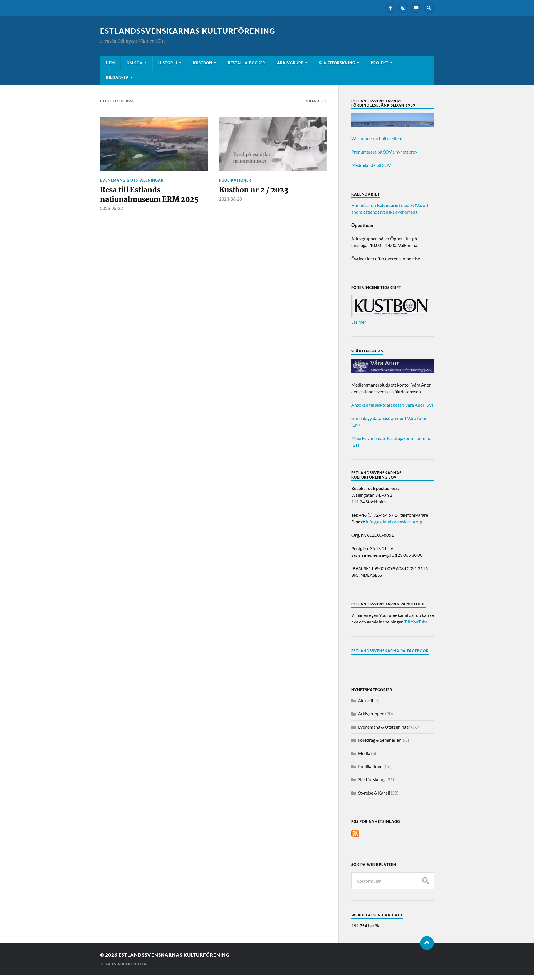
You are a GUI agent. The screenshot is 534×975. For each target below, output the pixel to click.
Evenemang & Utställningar (132, 180)
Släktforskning (337, 63)
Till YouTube (416, 621)
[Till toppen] (427, 943)
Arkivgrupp (290, 63)
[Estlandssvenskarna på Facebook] (390, 8)
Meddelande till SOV (371, 165)
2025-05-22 (111, 208)
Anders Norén (132, 964)
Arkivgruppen (371, 713)
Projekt (380, 63)
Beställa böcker (246, 63)
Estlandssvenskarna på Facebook (390, 651)
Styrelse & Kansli (374, 792)
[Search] (429, 8)
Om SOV (135, 63)
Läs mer (358, 322)
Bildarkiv (117, 77)
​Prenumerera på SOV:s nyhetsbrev (384, 151)
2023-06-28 (230, 198)
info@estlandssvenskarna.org (394, 521)
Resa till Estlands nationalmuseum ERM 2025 (149, 194)
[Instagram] (403, 8)
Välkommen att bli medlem (376, 138)
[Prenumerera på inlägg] (355, 835)
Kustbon (202, 63)
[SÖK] (425, 880)
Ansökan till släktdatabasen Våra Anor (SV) (392, 404)
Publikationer (235, 180)
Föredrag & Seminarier (379, 740)
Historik (167, 63)
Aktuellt (366, 700)
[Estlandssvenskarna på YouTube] (416, 8)
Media (364, 753)
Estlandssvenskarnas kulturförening (187, 31)
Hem (110, 63)
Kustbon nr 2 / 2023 (253, 189)
